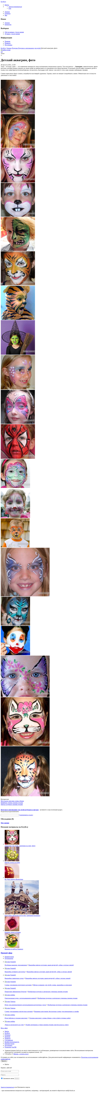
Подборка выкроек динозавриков (16, 965)
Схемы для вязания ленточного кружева (18, 985)
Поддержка (8, 45)
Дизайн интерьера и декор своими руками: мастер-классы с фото (47, 1025)
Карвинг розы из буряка (13, 932)
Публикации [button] (9, 958)
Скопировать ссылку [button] (26, 815)
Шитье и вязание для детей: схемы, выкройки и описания (52, 985)
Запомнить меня (8, 1078)
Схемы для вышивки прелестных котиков (19, 1011)
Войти (7, 1031)
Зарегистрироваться (7, 1087)
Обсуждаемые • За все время (14, 32)
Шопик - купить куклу (21, 1054)
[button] (7, 5)
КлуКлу (3, 1)
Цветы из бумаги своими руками (12, 804)
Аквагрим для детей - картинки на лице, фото (20, 846)
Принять (4, 1061)
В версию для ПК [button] (10, 1047)
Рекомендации (9, 1043)
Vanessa (12, 1001)
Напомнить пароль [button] (23, 1087)
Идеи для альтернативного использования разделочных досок (25, 1005)
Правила (7, 43)
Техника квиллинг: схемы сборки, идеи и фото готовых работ (50, 1018)
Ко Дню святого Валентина (14, 879)
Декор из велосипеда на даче (14, 1025)
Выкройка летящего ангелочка (15, 972)
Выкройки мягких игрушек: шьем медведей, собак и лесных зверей (51, 965)
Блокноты (8, 24)
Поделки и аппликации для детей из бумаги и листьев (20, 810)
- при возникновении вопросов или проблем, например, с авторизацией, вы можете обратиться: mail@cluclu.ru (38, 1090)
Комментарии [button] (9, 957)
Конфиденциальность (12, 1042)
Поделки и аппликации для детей (29, 48)
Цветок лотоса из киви (12, 862)
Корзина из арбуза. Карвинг (14, 949)
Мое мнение (5, 823)
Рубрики (7, 13)
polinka (12, 995)
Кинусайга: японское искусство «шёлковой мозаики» (22, 915)
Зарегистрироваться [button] (15, 7)
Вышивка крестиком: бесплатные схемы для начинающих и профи (56, 1011)
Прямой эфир (6, 953)
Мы (6, 15)
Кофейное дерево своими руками (12, 803)
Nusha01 (13, 962)
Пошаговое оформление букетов (15, 991)
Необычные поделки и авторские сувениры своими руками (48, 991)
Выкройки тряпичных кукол (14, 978)
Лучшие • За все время (12, 34)
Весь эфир (4, 1028)
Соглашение (9, 1040)
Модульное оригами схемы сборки (12, 801)
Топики (7, 12)
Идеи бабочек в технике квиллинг (16, 1018)
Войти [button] (7, 1064)
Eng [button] (10, 8)
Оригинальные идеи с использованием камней (20, 998)
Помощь (7, 41)
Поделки (15, 48)
